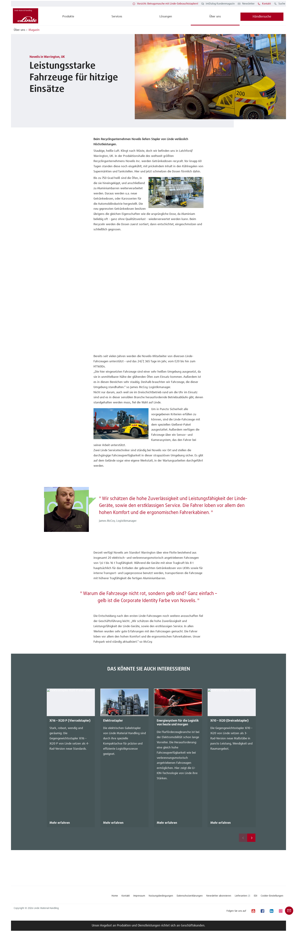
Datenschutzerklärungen (190, 896)
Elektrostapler (113, 720)
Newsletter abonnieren (218, 896)
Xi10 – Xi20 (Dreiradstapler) (229, 720)
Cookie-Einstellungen (272, 896)
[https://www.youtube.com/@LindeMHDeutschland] (253, 910)
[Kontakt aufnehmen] (289, 910)
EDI (255, 896)
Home (115, 896)
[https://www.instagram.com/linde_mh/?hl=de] (280, 910)
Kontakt (126, 896)
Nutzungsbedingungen (161, 896)
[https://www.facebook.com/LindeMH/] (262, 910)
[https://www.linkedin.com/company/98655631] (271, 910)
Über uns (19, 30)
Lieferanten (241, 896)
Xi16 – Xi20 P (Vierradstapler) (70, 720)
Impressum (139, 896)
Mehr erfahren (60, 822)
